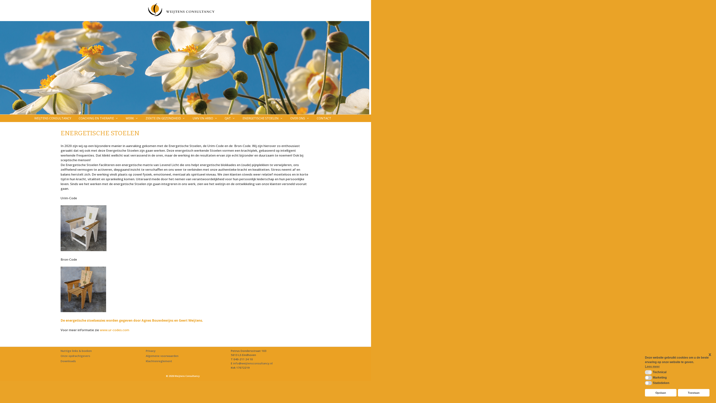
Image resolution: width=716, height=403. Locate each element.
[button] (648, 372)
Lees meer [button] (652, 366)
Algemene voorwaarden (162, 356)
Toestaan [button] (694, 392)
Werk (130, 118)
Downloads (68, 361)
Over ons (297, 118)
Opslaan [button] (660, 392)
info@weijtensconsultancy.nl (253, 363)
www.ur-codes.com (114, 330)
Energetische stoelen (261, 118)
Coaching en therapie (96, 118)
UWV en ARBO (203, 118)
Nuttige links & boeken (76, 351)
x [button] (710, 354)
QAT (228, 118)
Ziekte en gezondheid (163, 118)
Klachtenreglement (159, 361)
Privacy (151, 351)
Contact (324, 118)
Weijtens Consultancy (52, 118)
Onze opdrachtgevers (75, 356)
